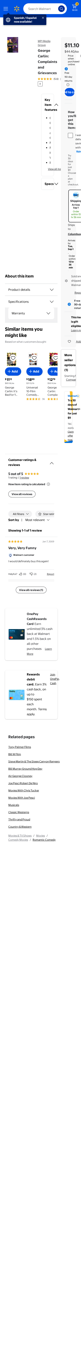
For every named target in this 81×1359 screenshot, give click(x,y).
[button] (47, 105)
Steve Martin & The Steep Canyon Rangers (34, 761)
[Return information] (67, 84)
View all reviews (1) (31, 590)
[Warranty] (48, 313)
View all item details (60, 169)
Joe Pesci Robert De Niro (23, 783)
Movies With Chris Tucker (23, 790)
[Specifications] (51, 301)
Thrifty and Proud (19, 819)
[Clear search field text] (56, 8)
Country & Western (20, 826)
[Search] (61, 8)
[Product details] (51, 289)
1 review (24, 477)
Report (50, 574)
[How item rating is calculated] (48, 484)
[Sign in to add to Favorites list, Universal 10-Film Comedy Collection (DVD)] (34, 358)
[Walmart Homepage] (16, 8)
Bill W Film (14, 754)
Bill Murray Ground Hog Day (25, 768)
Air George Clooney (20, 776)
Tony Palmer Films (19, 747)
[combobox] (45, 8)
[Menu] (6, 8)
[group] (53, 78)
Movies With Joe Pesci (21, 797)
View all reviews (22, 494)
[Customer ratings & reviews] (51, 461)
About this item (19, 276)
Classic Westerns (18, 812)
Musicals (13, 805)
